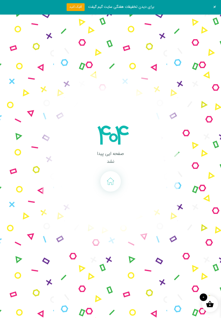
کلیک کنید (75, 7)
